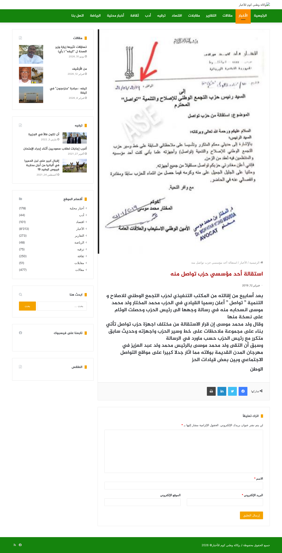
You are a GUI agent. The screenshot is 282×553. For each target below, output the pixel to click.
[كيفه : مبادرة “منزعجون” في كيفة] (31, 94)
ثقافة (134, 16)
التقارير (211, 16)
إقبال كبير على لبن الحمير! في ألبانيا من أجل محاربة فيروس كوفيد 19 (41, 165)
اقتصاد (177, 16)
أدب (148, 16)
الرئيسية (260, 16)
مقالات (227, 16)
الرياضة (95, 16)
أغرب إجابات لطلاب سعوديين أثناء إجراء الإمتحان (55, 148)
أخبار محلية (115, 16)
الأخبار (243, 16)
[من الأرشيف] (31, 75)
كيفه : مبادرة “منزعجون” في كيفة (68, 91)
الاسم (258, 478)
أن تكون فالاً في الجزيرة (43, 134)
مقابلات (194, 16)
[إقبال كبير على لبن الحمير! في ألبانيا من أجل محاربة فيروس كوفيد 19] (75, 165)
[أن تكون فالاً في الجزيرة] (75, 138)
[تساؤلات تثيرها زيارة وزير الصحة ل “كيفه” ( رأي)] (31, 54)
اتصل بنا (77, 16)
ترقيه (161, 16)
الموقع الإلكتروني (170, 495)
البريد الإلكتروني (252, 495)
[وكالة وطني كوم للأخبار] (254, 4)
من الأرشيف (79, 68)
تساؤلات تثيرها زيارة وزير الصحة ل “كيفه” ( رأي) (71, 49)
